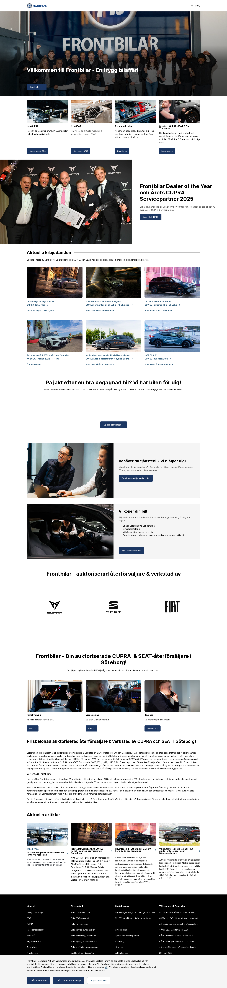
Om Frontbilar (121, 930)
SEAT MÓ (31, 935)
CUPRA (30, 924)
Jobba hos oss (121, 953)
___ (116, 924)
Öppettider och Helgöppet (127, 935)
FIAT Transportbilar (35, 930)
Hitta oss (119, 947)
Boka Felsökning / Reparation (83, 935)
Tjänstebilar (32, 947)
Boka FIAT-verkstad (79, 924)
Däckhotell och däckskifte (82, 953)
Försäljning (119, 941)
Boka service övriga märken (83, 930)
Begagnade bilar (34, 941)
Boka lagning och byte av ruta (84, 941)
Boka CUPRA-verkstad (81, 912)
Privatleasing (32, 953)
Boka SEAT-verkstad (80, 918)
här (106, 967)
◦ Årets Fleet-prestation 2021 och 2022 (176, 941)
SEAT (29, 918)
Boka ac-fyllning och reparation (85, 947)
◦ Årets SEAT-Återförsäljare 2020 (173, 930)
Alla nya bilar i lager (35, 912)
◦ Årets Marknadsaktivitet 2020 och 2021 (177, 935)
